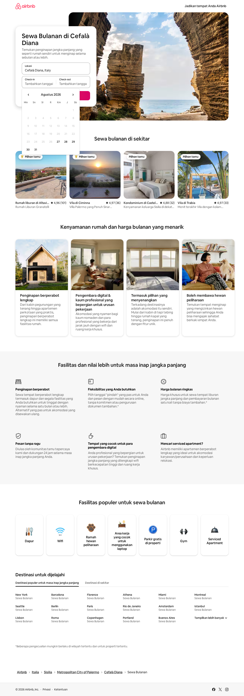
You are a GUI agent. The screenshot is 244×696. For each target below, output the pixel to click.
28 (65, 141)
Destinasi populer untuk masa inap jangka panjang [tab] (47, 583)
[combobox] (56, 70)
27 (58, 141)
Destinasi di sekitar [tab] (97, 583)
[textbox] (39, 83)
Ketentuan (61, 689)
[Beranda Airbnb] (25, 6)
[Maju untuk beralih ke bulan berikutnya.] (73, 95)
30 (28, 149)
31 (35, 149)
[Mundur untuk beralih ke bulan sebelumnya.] (28, 95)
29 (73, 141)
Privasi (47, 689)
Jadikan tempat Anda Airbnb (205, 6)
